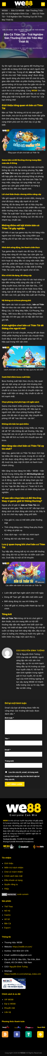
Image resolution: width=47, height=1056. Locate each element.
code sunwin (22, 894)
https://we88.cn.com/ (22, 946)
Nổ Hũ (7, 910)
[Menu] (4, 4)
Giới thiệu (8, 863)
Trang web (9, 761)
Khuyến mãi (9, 1008)
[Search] (43, 4)
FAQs (6, 888)
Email (8, 750)
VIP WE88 (8, 999)
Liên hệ (7, 1012)
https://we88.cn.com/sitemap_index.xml (22, 974)
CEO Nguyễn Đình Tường (31, 49)
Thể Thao (8, 906)
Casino (7, 915)
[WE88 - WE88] (23, 4)
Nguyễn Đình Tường (19, 966)
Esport (7, 927)
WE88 (5, 10)
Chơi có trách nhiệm (13, 872)
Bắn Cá (7, 923)
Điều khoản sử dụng (13, 880)
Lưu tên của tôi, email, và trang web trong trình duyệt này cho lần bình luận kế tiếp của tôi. (22, 775)
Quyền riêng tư (11, 884)
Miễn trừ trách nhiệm (13, 867)
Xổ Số (7, 919)
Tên (7, 738)
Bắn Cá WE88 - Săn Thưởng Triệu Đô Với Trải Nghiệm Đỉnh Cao (23, 30)
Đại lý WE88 (10, 1004)
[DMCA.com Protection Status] (9, 894)
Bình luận (9, 718)
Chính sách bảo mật (13, 876)
